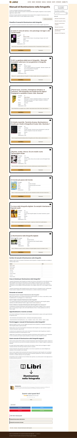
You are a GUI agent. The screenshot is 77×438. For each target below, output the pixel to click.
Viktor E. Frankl (26, 36)
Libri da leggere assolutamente (61, 7)
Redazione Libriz (18, 386)
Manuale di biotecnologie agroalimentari (60, 30)
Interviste (58, 2)
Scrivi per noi (23, 435)
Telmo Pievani (27, 97)
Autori (29, 2)
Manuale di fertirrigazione (60, 33)
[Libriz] (13, 2)
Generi (33, 2)
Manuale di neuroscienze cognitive (60, 24)
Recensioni (38, 2)
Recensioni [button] (41, 50)
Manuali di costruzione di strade (16, 422)
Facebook (20, 407)
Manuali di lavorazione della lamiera (17, 419)
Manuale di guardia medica (60, 20)
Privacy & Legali (29, 435)
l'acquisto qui (38, 302)
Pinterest (20, 410)
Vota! (31, 399)
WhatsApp (42, 410)
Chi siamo (11, 435)
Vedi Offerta (20, 50)
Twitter (42, 407)
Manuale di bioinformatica (60, 18)
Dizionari (49, 2)
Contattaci (34, 435)
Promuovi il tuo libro (17, 435)
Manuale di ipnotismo (59, 27)
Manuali (44, 2)
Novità (53, 2)
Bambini (64, 2)
